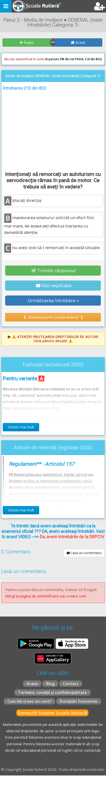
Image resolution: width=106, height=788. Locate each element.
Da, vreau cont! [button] (87, 97)
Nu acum (13, 97)
